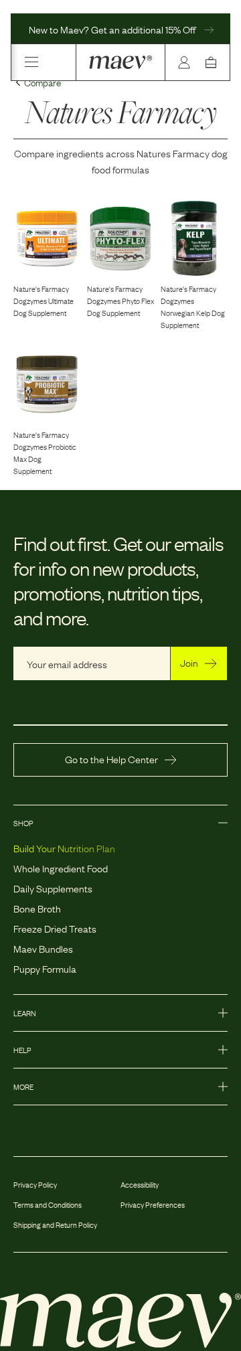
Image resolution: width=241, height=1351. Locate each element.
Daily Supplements (52, 887)
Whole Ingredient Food (60, 867)
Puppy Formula (44, 968)
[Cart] (213, 62)
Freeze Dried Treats (54, 928)
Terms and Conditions (47, 1204)
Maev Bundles (43, 948)
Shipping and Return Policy (55, 1224)
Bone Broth (37, 907)
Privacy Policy (35, 1184)
